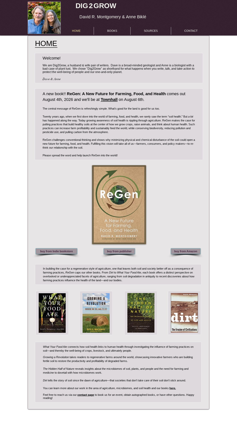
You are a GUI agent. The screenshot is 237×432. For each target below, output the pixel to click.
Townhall (109, 99)
